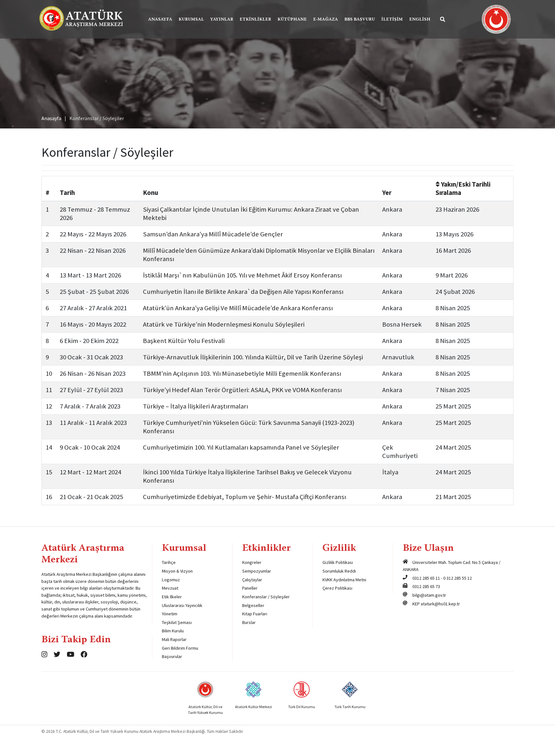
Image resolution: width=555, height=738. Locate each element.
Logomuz (171, 580)
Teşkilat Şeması (177, 622)
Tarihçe (169, 562)
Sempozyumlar (256, 571)
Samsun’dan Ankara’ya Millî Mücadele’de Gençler (213, 234)
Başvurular (172, 656)
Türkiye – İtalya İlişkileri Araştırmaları (195, 406)
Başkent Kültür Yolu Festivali (184, 341)
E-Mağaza (325, 19)
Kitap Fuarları (254, 614)
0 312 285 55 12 (457, 578)
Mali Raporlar (174, 639)
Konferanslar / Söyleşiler (266, 597)
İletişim (392, 19)
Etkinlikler (255, 19)
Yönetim (169, 614)
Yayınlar (221, 19)
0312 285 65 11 (426, 578)
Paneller (250, 588)
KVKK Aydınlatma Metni (344, 580)
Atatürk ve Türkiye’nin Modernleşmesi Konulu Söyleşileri (223, 324)
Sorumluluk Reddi (339, 571)
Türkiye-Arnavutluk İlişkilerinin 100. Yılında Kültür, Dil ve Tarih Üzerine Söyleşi (253, 357)
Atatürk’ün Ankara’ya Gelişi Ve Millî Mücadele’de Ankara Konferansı (238, 308)
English (419, 19)
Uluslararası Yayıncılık (182, 605)
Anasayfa (160, 19)
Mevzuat (170, 588)
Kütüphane (292, 19)
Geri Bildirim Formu (180, 648)
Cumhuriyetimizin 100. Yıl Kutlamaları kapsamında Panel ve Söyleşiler (241, 447)
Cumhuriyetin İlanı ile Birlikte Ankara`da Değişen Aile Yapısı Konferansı (243, 291)
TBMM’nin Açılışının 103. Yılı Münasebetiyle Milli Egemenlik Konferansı (242, 373)
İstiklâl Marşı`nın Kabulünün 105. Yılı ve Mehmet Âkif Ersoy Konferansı (242, 275)
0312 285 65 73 (426, 586)
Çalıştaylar (252, 580)
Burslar (249, 622)
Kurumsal (191, 19)
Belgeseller (253, 605)
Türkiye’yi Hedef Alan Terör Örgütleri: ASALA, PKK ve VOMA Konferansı (242, 390)
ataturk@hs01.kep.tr (440, 604)
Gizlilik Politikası (337, 562)
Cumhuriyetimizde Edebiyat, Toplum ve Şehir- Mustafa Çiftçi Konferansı (244, 497)
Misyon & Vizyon (177, 571)
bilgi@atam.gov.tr (429, 595)
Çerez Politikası (337, 588)
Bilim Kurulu (173, 631)
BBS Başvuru (359, 19)
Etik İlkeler (172, 597)
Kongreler (251, 562)
